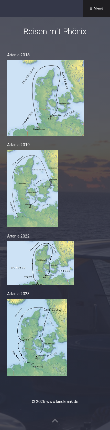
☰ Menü (97, 8)
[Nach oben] (55, 420)
